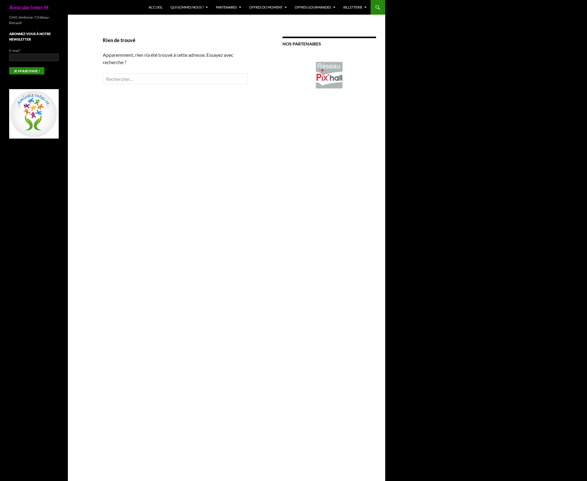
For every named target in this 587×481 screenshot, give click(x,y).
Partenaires (226, 7)
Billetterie (352, 7)
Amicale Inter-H (29, 7)
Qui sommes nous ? (187, 7)
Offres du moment (265, 7)
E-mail (15, 50)
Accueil (156, 7)
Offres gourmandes (313, 7)
